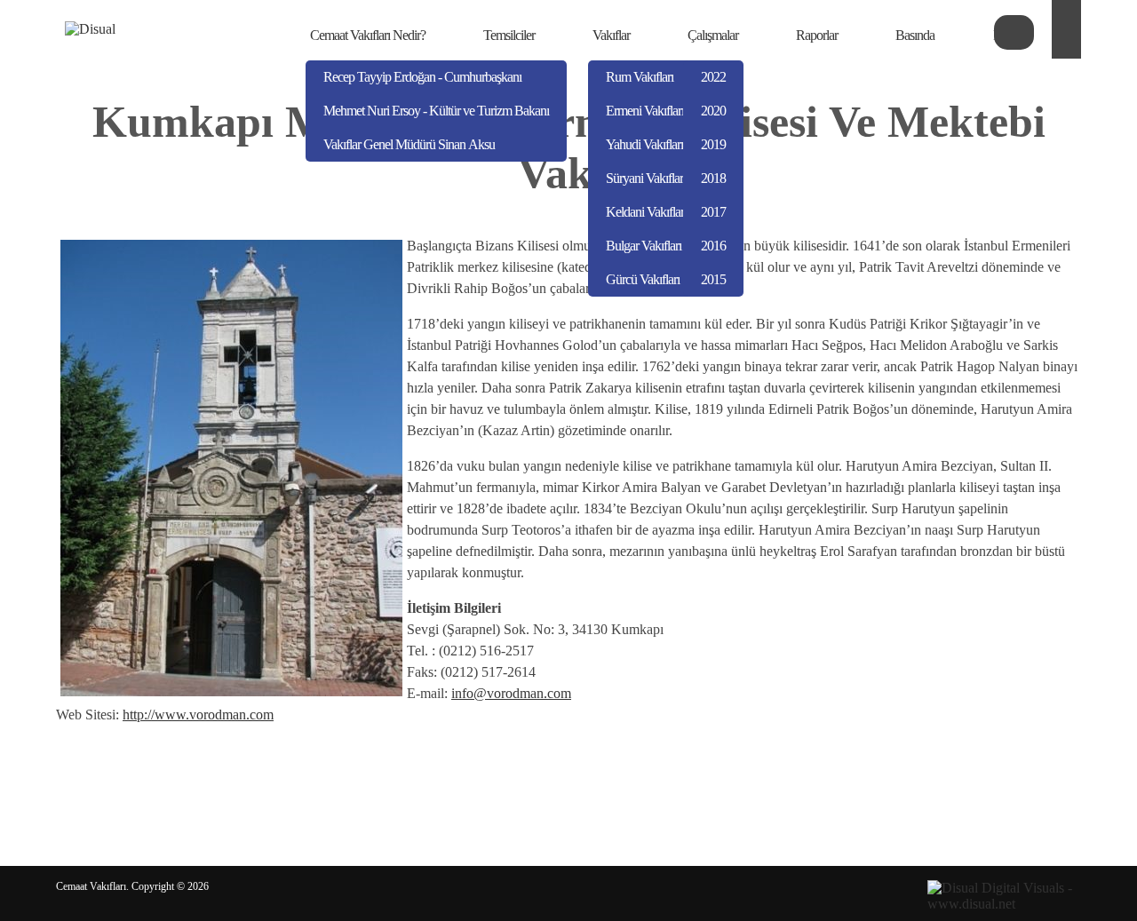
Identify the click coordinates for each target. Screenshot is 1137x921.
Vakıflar (611, 35)
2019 (713, 144)
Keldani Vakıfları (646, 211)
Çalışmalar (713, 35)
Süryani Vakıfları (646, 178)
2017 (713, 211)
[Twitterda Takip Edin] (1066, 44)
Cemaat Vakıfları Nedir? (367, 35)
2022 (713, 76)
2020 (713, 110)
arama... (1014, 32)
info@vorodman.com (511, 693)
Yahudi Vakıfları (644, 144)
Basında (914, 35)
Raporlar (817, 35)
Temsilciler (509, 35)
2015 (713, 279)
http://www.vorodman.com (198, 714)
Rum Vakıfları (639, 76)
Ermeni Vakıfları (645, 110)
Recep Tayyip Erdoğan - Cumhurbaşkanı (422, 76)
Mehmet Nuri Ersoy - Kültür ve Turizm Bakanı (436, 110)
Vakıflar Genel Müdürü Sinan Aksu (409, 144)
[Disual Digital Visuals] (1004, 903)
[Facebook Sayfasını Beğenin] (1066, 26)
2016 (713, 245)
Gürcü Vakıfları (643, 279)
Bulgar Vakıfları (643, 245)
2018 (713, 178)
